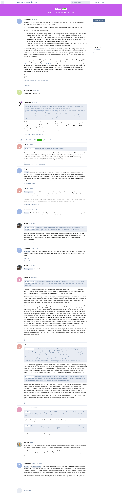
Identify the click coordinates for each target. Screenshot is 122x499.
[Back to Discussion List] (2, 2)
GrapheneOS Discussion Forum (28, 2)
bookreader (30, 349)
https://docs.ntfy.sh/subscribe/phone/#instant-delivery (40, 64)
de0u (27, 172)
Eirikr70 (28, 251)
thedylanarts (30, 149)
